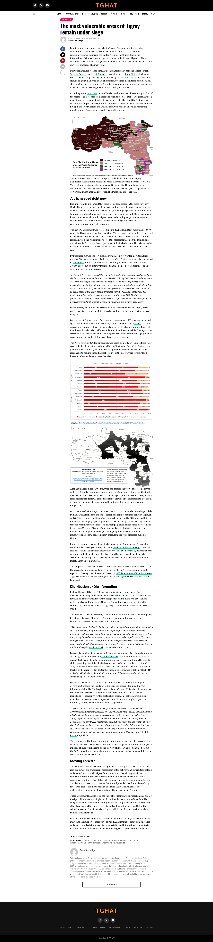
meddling (137, 685)
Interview (126, 927)
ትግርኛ (153, 13)
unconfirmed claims (120, 592)
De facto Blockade (103, 841)
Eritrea (116, 841)
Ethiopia (124, 841)
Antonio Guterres (109, 656)
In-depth (114, 13)
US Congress (101, 74)
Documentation (72, 13)
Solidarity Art (114, 927)
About (59, 13)
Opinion (104, 13)
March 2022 (78, 262)
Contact (71, 927)
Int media (81, 927)
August (137, 323)
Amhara (89, 841)
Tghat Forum (134, 13)
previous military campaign (126, 547)
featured (134, 841)
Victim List (137, 927)
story (123, 13)
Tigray (106, 843)
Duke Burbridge (76, 41)
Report (84, 13)
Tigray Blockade (118, 843)
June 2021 (114, 229)
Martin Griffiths (78, 669)
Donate (145, 13)
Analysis (94, 13)
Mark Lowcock (96, 647)
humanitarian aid (78, 843)
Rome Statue (131, 74)
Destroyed (149, 927)
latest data (92, 93)
